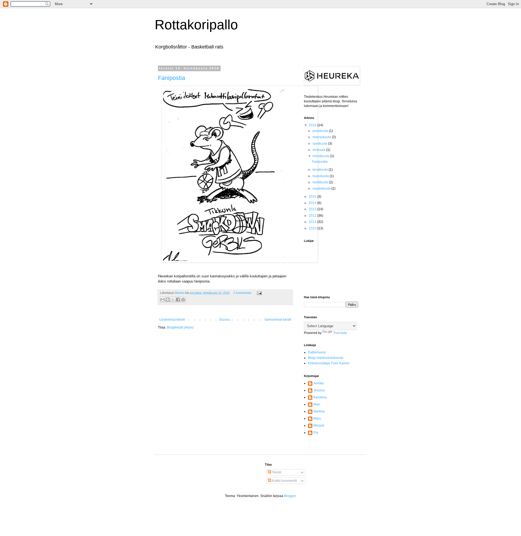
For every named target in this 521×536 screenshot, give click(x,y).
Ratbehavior (317, 352)
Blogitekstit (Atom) (180, 327)
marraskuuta (322, 137)
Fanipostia (171, 77)
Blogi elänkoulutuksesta (325, 358)
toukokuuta (321, 176)
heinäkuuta (321, 156)
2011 (313, 222)
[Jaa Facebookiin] (178, 299)
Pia (315, 432)
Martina (319, 411)
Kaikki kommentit (284, 481)
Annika (318, 383)
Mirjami (318, 425)
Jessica (319, 390)
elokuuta (319, 150)
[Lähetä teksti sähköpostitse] (259, 292)
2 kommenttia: (243, 292)
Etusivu (224, 319)
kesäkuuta (321, 169)
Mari (316, 404)
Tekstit (276, 472)
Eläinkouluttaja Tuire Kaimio (329, 363)
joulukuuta (321, 131)
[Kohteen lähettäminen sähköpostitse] (162, 299)
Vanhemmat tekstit (277, 319)
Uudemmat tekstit (172, 319)
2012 (313, 215)
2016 (313, 125)
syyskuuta (320, 143)
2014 (313, 203)
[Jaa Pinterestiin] (183, 299)
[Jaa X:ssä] (173, 299)
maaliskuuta (322, 188)
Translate (340, 333)
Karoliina (320, 397)
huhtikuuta (321, 182)
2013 (313, 209)
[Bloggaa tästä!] (167, 299)
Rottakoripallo (196, 24)
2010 (313, 228)
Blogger (290, 496)
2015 (313, 197)
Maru (317, 418)
